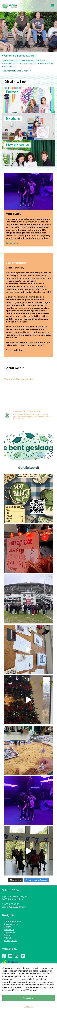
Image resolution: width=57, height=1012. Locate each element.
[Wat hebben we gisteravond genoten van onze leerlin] (28, 498)
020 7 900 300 (11, 904)
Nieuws (7, 937)
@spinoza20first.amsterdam (19, 379)
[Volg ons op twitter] (23, 956)
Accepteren (28, 997)
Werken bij (9, 929)
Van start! (13, 214)
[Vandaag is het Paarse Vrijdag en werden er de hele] (28, 750)
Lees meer (11, 243)
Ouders (7, 926)
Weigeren (28, 1006)
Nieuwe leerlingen (12, 921)
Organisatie (9, 932)
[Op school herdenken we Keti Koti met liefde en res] (28, 851)
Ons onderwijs (11, 924)
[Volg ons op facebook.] (4, 956)
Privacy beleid (10, 940)
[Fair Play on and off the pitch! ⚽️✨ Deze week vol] (28, 598)
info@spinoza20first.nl (15, 906)
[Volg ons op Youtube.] (10, 956)
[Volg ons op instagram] (16, 956)
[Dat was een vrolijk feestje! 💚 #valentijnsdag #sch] (28, 548)
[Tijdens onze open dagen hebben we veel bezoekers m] (28, 649)
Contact (8, 935)
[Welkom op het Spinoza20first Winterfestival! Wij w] (28, 699)
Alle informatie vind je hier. (15, 70)
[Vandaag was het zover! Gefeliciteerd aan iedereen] (28, 447)
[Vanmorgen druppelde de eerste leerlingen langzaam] (28, 800)
